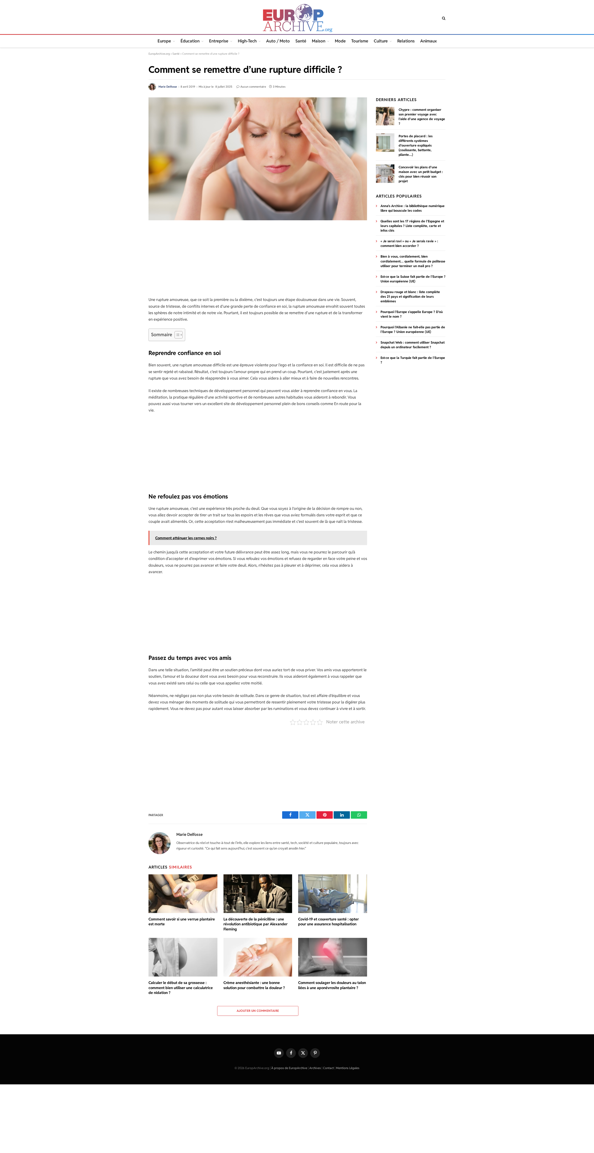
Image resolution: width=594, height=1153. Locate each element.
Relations (406, 41)
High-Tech (247, 41)
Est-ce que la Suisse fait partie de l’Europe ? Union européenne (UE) (413, 279)
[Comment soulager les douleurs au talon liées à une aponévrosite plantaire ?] (332, 957)
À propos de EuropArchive (289, 1068)
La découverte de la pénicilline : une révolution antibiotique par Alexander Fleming (255, 924)
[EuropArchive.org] (296, 18)
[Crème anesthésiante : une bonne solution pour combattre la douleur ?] (257, 957)
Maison (318, 41)
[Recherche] (443, 18)
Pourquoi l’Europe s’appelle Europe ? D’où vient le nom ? (412, 314)
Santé (300, 41)
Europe (164, 41)
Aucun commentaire (253, 86)
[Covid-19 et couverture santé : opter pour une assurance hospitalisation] (332, 893)
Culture (381, 41)
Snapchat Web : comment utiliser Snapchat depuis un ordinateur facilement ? (413, 344)
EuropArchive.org (159, 53)
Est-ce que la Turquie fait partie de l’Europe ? (413, 360)
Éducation (190, 41)
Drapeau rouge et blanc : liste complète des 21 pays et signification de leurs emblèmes (410, 296)
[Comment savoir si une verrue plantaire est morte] (182, 893)
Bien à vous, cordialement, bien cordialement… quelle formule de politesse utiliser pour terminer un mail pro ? (413, 261)
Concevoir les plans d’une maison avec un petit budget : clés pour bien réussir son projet (421, 174)
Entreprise (218, 41)
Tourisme (359, 41)
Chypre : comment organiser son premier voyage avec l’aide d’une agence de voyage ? (422, 117)
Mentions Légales (347, 1068)
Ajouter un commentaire (258, 1011)
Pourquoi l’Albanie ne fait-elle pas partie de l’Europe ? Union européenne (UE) (413, 329)
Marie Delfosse (167, 86)
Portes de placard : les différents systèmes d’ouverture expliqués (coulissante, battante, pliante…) (416, 145)
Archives (315, 1068)
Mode (340, 41)
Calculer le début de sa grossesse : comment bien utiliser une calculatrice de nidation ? (180, 987)
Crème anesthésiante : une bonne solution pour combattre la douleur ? (254, 985)
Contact (328, 1068)
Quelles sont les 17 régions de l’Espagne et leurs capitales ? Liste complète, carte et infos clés (412, 226)
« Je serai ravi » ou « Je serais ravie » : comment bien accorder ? (409, 243)
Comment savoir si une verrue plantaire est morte (181, 922)
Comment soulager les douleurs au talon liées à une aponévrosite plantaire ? (332, 985)
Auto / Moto (278, 41)
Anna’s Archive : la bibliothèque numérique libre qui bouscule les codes (413, 208)
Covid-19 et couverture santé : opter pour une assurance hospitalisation (328, 922)
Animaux (428, 41)
